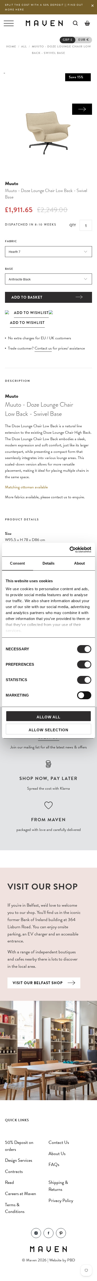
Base (9, 269)
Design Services (18, 1160)
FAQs (53, 1164)
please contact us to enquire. (63, 497)
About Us (56, 1153)
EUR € (83, 39)
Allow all (48, 717)
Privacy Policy (60, 1200)
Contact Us (58, 1142)
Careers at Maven (20, 1193)
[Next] (82, 109)
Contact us (43, 348)
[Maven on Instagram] (36, 1236)
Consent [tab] (17, 563)
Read (9, 1182)
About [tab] (79, 563)
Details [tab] (49, 563)
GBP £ (67, 39)
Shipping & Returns (58, 1186)
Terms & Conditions (14, 1208)
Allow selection (48, 730)
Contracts (14, 1171)
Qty (72, 225)
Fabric (11, 241)
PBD (71, 1260)
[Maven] (44, 23)
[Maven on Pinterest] (61, 1236)
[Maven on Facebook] (48, 1236)
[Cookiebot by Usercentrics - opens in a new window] (69, 549)
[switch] (84, 664)
